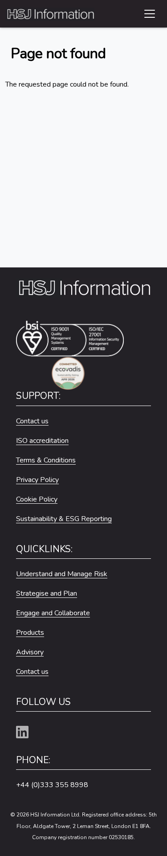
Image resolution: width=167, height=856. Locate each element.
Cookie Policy (36, 499)
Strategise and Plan (46, 593)
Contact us (32, 421)
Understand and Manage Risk (61, 574)
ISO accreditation (42, 441)
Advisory (30, 652)
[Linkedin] (26, 732)
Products (30, 632)
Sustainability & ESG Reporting (64, 519)
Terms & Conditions (46, 460)
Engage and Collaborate (53, 613)
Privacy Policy (37, 480)
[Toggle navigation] (150, 13)
